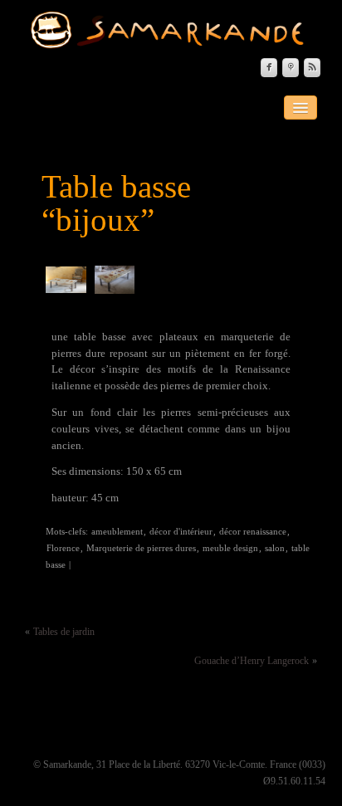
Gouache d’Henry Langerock (251, 661)
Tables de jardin (64, 631)
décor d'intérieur (181, 531)
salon (275, 548)
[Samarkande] (171, 30)
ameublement (117, 531)
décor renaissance (252, 531)
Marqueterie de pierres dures (141, 548)
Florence (63, 548)
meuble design (230, 548)
